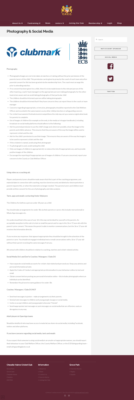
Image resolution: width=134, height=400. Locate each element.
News (41, 371)
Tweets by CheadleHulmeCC (104, 96)
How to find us (44, 377)
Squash (73, 374)
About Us (42, 369)
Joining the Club (44, 380)
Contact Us (43, 374)
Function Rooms (76, 369)
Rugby (73, 371)
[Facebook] (65, 396)
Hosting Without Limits (81, 392)
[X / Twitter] (69, 396)
